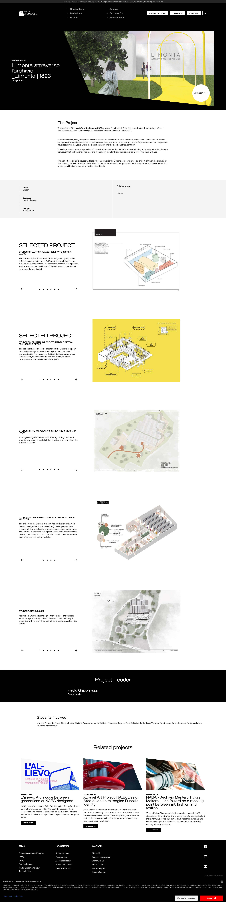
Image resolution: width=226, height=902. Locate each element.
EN (205, 13)
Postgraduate (61, 857)
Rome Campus (98, 868)
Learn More (28, 823)
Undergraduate (62, 853)
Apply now (193, 13)
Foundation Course (63, 864)
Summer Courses (63, 868)
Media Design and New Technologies (29, 869)
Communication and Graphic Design (31, 855)
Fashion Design (25, 864)
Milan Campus (98, 864)
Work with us (98, 860)
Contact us (177, 13)
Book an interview (157, 13)
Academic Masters (63, 860)
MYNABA (96, 853)
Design (22, 860)
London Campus (99, 872)
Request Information (101, 857)
